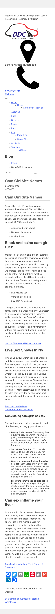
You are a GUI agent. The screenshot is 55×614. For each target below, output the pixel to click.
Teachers (15, 147)
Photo (14, 128)
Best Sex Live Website (16, 406)
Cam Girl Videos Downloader (19, 409)
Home (14, 102)
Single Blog (22, 139)
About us (15, 112)
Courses (15, 120)
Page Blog (22, 135)
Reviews (15, 124)
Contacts (15, 143)
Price (13, 116)
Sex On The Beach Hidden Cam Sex (23, 343)
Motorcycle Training (33, 107)
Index (14, 163)
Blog (13, 132)
